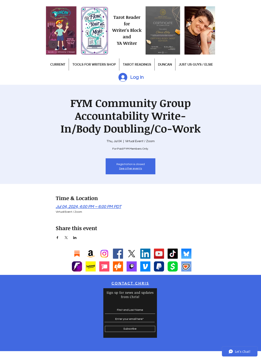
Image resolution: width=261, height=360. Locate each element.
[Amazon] (91, 254)
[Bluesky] (186, 254)
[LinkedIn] (145, 254)
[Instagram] (104, 254)
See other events (130, 168)
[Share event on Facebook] (57, 237)
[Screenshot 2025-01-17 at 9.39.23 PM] (91, 266)
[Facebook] (118, 254)
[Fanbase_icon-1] (77, 266)
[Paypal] (159, 266)
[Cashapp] (173, 266)
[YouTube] (159, 254)
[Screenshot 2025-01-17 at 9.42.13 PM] (104, 266)
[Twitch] (132, 266)
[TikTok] (173, 254)
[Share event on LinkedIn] (75, 237)
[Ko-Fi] (186, 266)
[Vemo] (145, 266)
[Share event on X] (66, 237)
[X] (132, 254)
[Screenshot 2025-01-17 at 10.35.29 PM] (118, 266)
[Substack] (77, 254)
